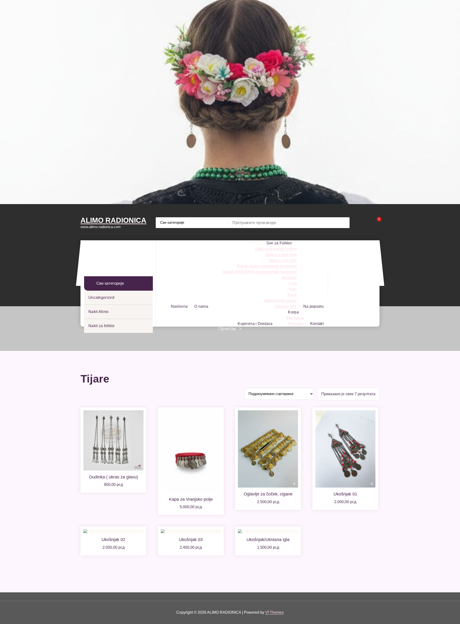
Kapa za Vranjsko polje (191, 499)
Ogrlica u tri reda (283, 260)
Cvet (293, 283)
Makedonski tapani (280, 301)
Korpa (293, 312)
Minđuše (289, 278)
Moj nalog (295, 318)
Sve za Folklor (279, 243)
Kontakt (317, 324)
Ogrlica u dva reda (281, 255)
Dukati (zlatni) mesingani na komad (267, 266)
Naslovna (179, 306)
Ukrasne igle (286, 306)
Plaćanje (296, 324)
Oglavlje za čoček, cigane (268, 494)
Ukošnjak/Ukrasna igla (268, 539)
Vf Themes (274, 612)
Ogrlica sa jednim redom (276, 249)
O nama (201, 306)
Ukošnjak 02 (113, 539)
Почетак (227, 328)
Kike (293, 289)
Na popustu (313, 306)
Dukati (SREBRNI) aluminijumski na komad (260, 272)
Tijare (292, 295)
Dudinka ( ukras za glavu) (113, 477)
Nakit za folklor (101, 326)
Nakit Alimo (98, 312)
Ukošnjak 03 (191, 539)
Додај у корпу (114, 491)
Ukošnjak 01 (345, 494)
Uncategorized (101, 297)
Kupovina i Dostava (255, 324)
